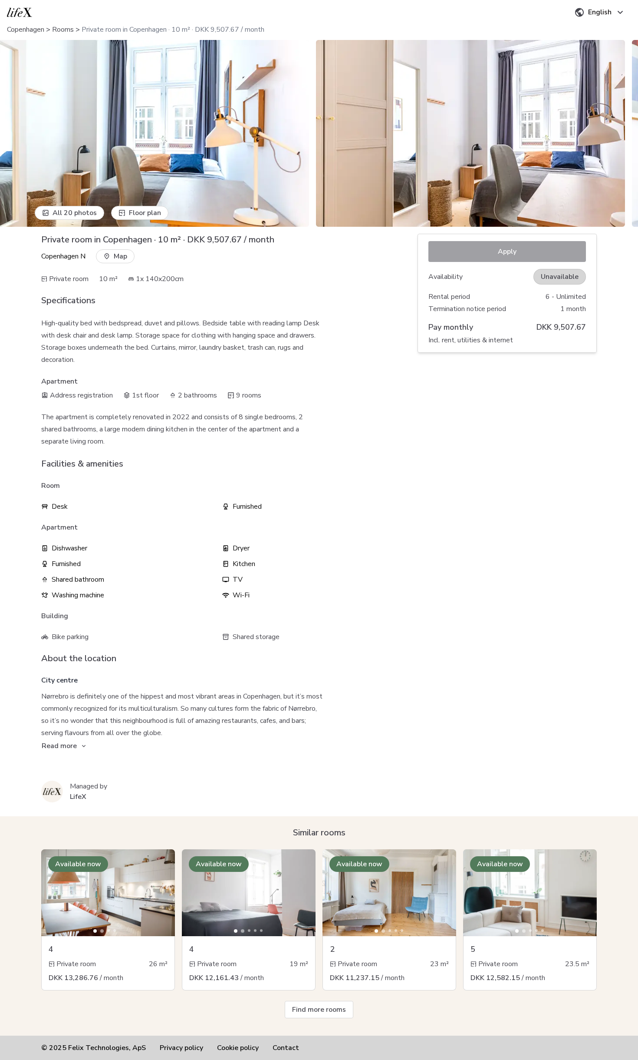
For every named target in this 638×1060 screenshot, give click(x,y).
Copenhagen (25, 29)
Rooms (63, 29)
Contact (286, 1048)
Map (120, 256)
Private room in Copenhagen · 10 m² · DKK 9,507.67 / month (173, 29)
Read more (59, 746)
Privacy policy (181, 1048)
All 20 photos (75, 213)
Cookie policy (238, 1048)
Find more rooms (319, 1009)
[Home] (19, 12)
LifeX (78, 797)
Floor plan (145, 213)
